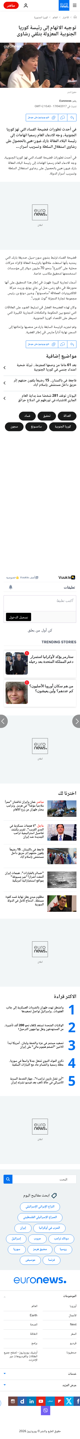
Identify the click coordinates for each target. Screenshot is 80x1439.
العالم (55, 18)
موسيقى (30, 1260)
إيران (23, 1228)
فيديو (73, 1343)
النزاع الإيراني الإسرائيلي (40, 1207)
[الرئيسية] (75, 18)
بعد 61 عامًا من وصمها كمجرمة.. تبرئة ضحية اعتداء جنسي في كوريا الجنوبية (46, 367)
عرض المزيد (69, 1385)
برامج (34, 1343)
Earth (33, 1315)
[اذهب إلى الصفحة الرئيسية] (64, 5)
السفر (73, 1334)
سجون (14, 426)
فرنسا (51, 1260)
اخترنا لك (67, 793)
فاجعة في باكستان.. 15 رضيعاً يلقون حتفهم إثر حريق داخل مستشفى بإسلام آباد (45, 383)
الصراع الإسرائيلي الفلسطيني (40, 1217)
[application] (40, 65)
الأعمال (72, 1315)
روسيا (63, 1249)
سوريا (16, 1249)
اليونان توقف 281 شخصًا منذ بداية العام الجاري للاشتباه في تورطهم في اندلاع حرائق (47, 398)
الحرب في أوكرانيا (49, 1228)
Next (73, 1325)
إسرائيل (16, 1239)
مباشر (11, 5)
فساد (27, 416)
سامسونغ (36, 426)
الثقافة (33, 1334)
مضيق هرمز (40, 1249)
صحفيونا (71, 1352)
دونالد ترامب (61, 1239)
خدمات (72, 1374)
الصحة (33, 1325)
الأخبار (66, 18)
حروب (37, 1239)
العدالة (67, 416)
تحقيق (46, 416)
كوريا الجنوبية (41, 18)
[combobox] (40, 1179)
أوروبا (73, 1306)
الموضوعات (69, 1296)
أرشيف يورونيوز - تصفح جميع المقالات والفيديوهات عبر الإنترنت (20, 1356)
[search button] (8, 1179)
